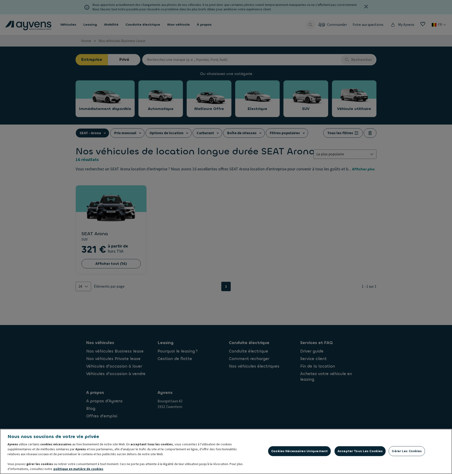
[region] (226, 451)
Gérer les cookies (407, 451)
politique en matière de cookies (78, 469)
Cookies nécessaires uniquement (299, 451)
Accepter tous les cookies (360, 451)
